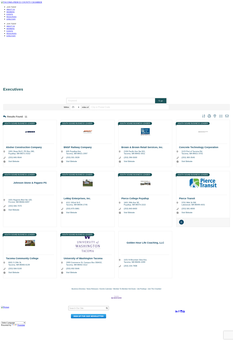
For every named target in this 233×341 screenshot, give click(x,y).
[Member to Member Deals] (181, 224)
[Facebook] (179, 311)
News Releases (92, 289)
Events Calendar (106, 289)
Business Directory (78, 289)
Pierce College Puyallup (135, 198)
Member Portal (145, 310)
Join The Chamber (154, 289)
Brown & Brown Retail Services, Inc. (142, 147)
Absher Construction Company (24, 147)
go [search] (162, 101)
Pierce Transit (187, 198)
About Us (10, 9)
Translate (21, 325)
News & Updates (145, 312)
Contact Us (143, 315)
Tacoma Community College (22, 258)
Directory (11, 19)
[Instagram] (181, 311)
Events (9, 14)
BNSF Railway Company (78, 147)
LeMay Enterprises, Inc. (77, 198)
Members (10, 12)
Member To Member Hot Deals (124, 289)
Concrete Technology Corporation (198, 147)
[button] (4, 116)
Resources (11, 17)
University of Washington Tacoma (83, 258)
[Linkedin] (176, 311)
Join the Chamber (146, 317)
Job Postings (141, 289)
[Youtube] (184, 311)
